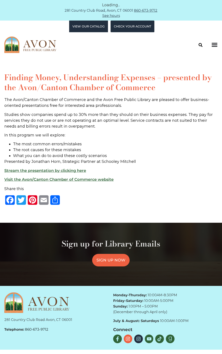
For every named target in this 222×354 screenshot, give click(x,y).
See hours (111, 16)
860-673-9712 (145, 10)
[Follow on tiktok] (159, 339)
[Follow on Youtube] (149, 339)
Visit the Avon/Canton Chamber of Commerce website (59, 179)
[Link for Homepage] (36, 302)
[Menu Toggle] (214, 45)
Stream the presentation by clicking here (45, 170)
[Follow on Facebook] (117, 339)
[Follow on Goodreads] (170, 339)
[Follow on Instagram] (128, 339)
